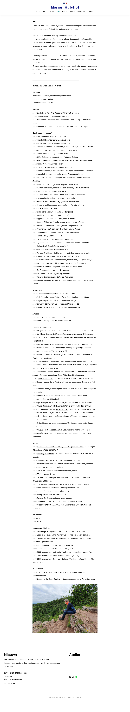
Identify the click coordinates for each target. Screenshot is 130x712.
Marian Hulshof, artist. (46, 460)
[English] (66, 3)
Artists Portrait (62, 409)
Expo (13, 683)
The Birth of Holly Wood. (44, 660)
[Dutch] (64, 3)
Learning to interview (45, 454)
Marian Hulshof (65, 7)
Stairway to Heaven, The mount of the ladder (64, 334)
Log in (78, 697)
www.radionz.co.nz (45, 379)
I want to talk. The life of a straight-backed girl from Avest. (60, 447)
